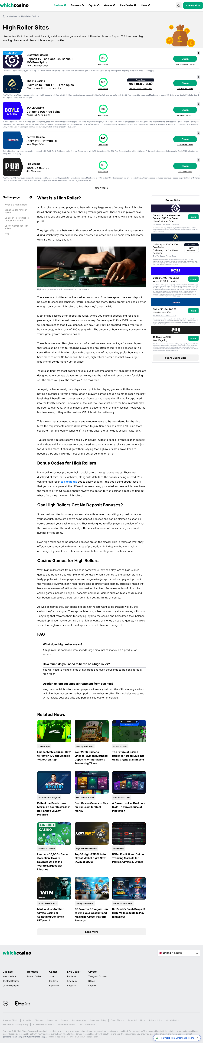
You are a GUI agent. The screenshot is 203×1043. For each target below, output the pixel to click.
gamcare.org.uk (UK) (12, 1037)
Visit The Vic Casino (185, 89)
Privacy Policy (155, 1020)
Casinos (8, 971)
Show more (101, 187)
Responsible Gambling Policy (15, 1024)
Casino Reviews (11, 985)
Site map (39, 1020)
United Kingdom (173, 952)
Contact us (52, 1020)
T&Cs (146, 71)
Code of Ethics (117, 1020)
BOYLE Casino (35, 107)
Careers (64, 1020)
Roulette (53, 981)
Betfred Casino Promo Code (164, 315)
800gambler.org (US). (35, 1037)
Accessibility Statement (43, 1024)
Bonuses (32, 971)
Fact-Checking (79, 1020)
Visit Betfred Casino (185, 145)
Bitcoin (91, 981)
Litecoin (92, 985)
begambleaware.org (83, 180)
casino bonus (69, 481)
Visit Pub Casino (185, 171)
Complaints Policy (87, 1024)
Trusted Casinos (11, 981)
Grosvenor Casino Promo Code (166, 224)
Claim (185, 58)
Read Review (103, 64)
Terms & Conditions (136, 1020)
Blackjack (54, 985)
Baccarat (71, 985)
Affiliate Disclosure (66, 1024)
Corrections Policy (98, 1020)
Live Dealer (73, 971)
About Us (27, 1020)
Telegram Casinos (97, 976)
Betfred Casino (35, 137)
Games (53, 971)
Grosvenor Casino (37, 54)
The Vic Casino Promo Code (140, 89)
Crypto (92, 971)
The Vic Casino (35, 80)
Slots (51, 976)
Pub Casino (33, 163)
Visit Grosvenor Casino (185, 64)
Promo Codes (34, 976)
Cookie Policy (172, 1020)
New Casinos (9, 976)
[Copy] (151, 83)
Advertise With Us (10, 1020)
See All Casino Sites (175, 357)
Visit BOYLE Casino (185, 115)
